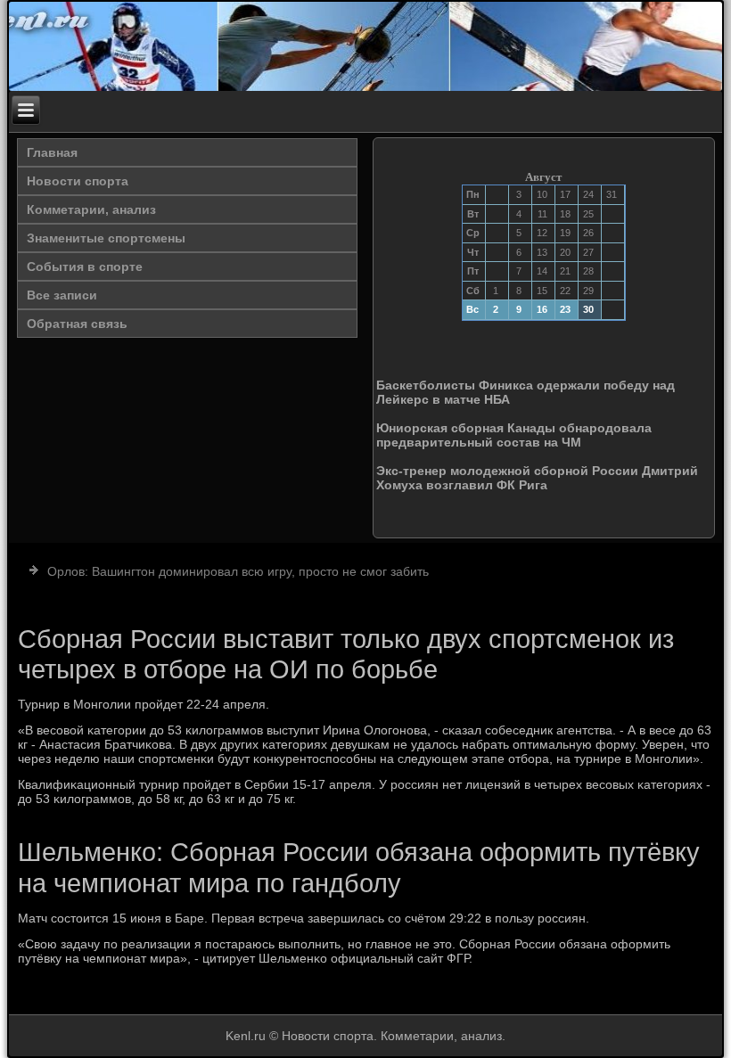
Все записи (62, 295)
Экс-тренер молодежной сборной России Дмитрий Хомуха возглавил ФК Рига (537, 477)
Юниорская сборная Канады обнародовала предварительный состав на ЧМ (514, 435)
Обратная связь (77, 323)
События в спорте (85, 266)
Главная (52, 152)
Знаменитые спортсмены (106, 238)
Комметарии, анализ (91, 209)
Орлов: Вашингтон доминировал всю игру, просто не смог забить (238, 571)
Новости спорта (77, 181)
